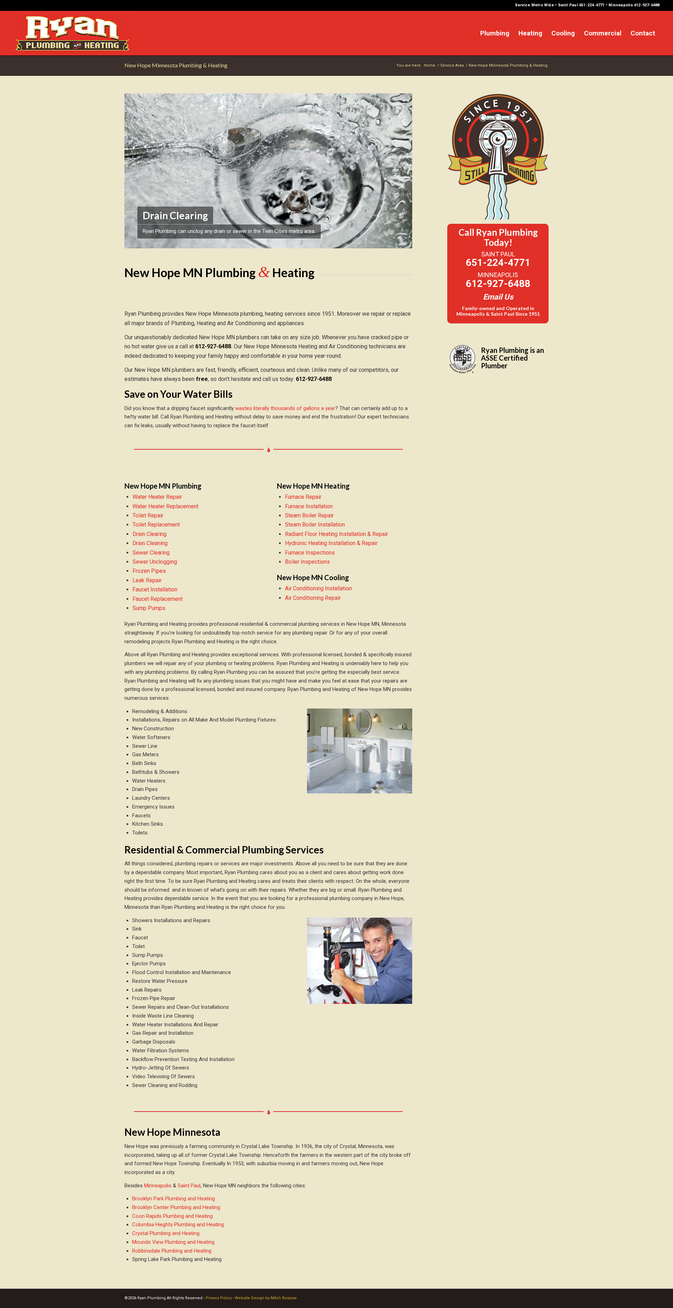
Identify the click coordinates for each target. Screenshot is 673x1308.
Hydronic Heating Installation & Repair (332, 543)
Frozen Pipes (149, 571)
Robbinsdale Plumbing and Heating (171, 1251)
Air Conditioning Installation (319, 588)
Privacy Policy (219, 1298)
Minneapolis (157, 1185)
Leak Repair (147, 580)
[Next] (396, 170)
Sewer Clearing (151, 552)
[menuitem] (495, 33)
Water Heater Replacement (166, 506)
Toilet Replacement (156, 524)
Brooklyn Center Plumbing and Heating (176, 1207)
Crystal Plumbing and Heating (165, 1233)
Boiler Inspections (308, 561)
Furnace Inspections (310, 552)
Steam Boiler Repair (310, 515)
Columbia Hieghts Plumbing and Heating (178, 1224)
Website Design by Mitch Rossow (266, 1298)
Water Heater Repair (157, 497)
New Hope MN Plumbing (163, 486)
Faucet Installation (155, 589)
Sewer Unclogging (155, 561)
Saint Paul (189, 1185)
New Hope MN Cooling (313, 577)
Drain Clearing (150, 534)
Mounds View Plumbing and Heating (173, 1242)
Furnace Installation (309, 506)
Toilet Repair (148, 515)
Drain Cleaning (150, 543)
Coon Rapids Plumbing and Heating (172, 1216)
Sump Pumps (149, 608)
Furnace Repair (304, 497)
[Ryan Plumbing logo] (72, 33)
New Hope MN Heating (313, 486)
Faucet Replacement (158, 599)
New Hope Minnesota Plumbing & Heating (175, 65)
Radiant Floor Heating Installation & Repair (337, 534)
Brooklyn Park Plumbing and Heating (173, 1198)
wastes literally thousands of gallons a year (285, 408)
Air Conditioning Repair (313, 598)
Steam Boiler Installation (315, 524)
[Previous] (140, 170)
